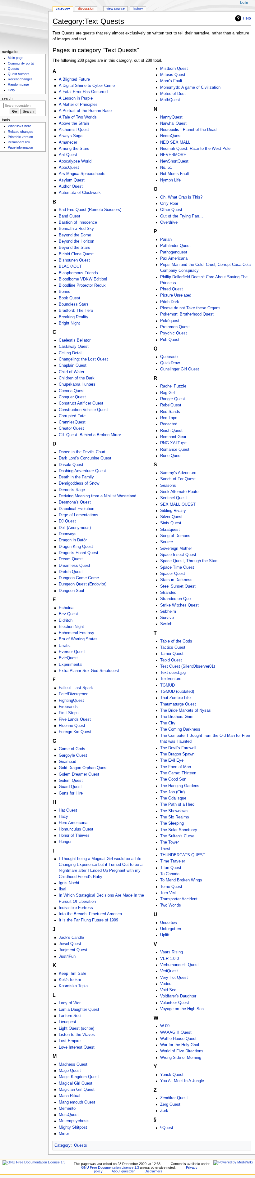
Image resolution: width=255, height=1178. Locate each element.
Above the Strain (74, 123)
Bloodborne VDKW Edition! (83, 279)
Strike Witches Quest (179, 605)
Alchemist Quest (74, 130)
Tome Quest (171, 887)
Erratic (65, 645)
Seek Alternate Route (179, 492)
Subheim (168, 611)
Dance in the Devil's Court (82, 452)
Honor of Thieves (74, 835)
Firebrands (68, 707)
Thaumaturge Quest (178, 704)
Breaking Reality (73, 317)
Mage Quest (70, 1070)
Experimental (70, 664)
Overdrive (169, 222)
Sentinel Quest (173, 498)
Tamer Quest (171, 654)
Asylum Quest (72, 180)
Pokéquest (169, 321)
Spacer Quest (172, 573)
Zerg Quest (170, 1104)
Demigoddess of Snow (79, 483)
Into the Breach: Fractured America (90, 914)
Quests (80, 1145)
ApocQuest (69, 167)
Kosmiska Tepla (73, 986)
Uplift (164, 935)
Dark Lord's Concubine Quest (85, 458)
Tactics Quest (172, 647)
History (138, 8)
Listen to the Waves (77, 1034)
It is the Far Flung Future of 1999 (88, 920)
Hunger (65, 842)
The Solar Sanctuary (178, 830)
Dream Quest (71, 559)
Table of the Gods (176, 641)
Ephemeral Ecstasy (76, 633)
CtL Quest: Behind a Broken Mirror (90, 435)
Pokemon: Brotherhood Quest (187, 314)
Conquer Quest (72, 397)
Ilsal (62, 889)
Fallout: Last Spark (76, 688)
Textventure (170, 679)
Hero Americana (73, 823)
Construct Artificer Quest (81, 403)
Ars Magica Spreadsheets (82, 174)
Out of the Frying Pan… (181, 216)
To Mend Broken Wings (181, 880)
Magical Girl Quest (75, 1083)
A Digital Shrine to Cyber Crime (87, 85)
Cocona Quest (72, 391)
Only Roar (169, 203)
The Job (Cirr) (172, 792)
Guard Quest (70, 787)
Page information (20, 147)
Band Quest (69, 216)
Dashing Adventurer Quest (82, 471)
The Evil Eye (171, 760)
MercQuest (69, 1115)
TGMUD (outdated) (177, 691)
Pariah (166, 239)
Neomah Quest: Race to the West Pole (195, 148)
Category (62, 1145)
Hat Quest (68, 810)
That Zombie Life (175, 698)
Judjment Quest (73, 950)
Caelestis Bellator (74, 340)
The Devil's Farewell (178, 748)
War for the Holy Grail (179, 1045)
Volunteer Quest (174, 1003)
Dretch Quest (71, 572)
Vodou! (166, 984)
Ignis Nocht (69, 883)
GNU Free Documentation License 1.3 (110, 1167)
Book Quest (69, 298)
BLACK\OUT (70, 266)
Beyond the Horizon (76, 241)
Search (7, 98)
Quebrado (169, 357)
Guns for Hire (71, 793)
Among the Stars (74, 148)
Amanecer (68, 142)
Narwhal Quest (173, 123)
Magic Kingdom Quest (79, 1077)
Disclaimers (153, 1171)
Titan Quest (170, 868)
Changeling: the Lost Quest (83, 359)
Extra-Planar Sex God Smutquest (89, 671)
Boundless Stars (74, 304)
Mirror (64, 1133)
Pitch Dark (169, 302)
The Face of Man (175, 767)
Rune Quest (171, 456)
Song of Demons (175, 536)
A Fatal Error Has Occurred (83, 92)
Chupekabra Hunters (77, 384)
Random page (18, 84)
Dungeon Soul (71, 591)
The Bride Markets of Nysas (185, 710)
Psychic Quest (173, 333)
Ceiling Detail (70, 353)
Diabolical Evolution (76, 509)
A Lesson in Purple (76, 98)
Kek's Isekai (70, 980)
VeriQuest (169, 971)
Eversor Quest (72, 652)
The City (167, 723)
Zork (164, 1111)
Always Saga (70, 136)
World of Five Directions (181, 1051)
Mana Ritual (69, 1096)
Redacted (168, 424)
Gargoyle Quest (73, 755)
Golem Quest (71, 780)
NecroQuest (171, 136)
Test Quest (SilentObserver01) (187, 666)
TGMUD (167, 685)
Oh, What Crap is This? (181, 197)
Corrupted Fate (72, 416)
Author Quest (71, 186)
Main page (15, 58)
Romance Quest (174, 449)
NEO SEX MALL (175, 142)
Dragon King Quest (76, 546)
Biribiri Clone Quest (76, 254)
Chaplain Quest (72, 365)
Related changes (20, 131)
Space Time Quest (177, 567)
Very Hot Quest (174, 977)
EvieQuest (68, 658)
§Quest (166, 1128)
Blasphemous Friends (78, 273)
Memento (67, 1108)
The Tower (169, 842)
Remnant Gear (173, 437)
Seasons (168, 485)
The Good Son (173, 779)
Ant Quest (68, 155)
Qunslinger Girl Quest (179, 369)
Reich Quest (171, 430)
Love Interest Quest (77, 1047)
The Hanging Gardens (179, 786)
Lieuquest (67, 1022)
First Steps (69, 713)
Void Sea (168, 990)
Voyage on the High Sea (182, 1009)
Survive (167, 618)
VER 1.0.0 (169, 958)
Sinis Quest (170, 523)
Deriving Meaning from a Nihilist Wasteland (97, 496)
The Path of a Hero (177, 804)
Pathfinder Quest (175, 246)
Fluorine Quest (72, 725)
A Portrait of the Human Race (85, 111)
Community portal (21, 63)
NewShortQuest (174, 161)
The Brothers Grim (176, 716)
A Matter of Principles (78, 104)
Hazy (63, 816)
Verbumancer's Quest (179, 965)
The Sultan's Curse (177, 836)
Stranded (168, 592)
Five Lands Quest (75, 719)
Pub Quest (169, 340)
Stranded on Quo (175, 599)
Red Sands (170, 412)
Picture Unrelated (175, 295)
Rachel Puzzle (173, 386)
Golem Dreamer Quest (79, 774)
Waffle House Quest (178, 1039)
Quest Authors (19, 74)
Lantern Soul (70, 1016)
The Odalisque (173, 798)
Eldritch (65, 620)
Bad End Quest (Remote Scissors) (90, 210)
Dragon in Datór (73, 540)
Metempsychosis (74, 1121)
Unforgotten (170, 929)
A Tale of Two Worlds (78, 117)
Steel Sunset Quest (178, 586)
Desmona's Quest (75, 502)
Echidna (66, 608)
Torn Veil (168, 893)
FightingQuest (71, 700)
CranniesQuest (72, 422)
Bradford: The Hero (76, 310)
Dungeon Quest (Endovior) (82, 584)
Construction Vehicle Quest (83, 410)
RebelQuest (170, 405)
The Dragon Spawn (177, 754)
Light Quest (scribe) (76, 1028)
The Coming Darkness (180, 729)
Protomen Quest (175, 327)
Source (166, 542)
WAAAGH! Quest (176, 1032)
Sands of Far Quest (178, 479)
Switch (166, 624)
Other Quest (171, 210)
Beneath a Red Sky (76, 228)
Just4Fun (67, 956)
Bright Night (69, 323)
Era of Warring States (78, 639)
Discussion (86, 8)
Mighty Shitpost (73, 1127)
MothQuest (170, 100)
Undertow (168, 922)
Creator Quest (71, 428)
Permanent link (19, 142)
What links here (19, 126)
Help (247, 18)
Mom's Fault (171, 81)
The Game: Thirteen (178, 773)
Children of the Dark (77, 378)
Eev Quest (68, 614)
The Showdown (174, 811)
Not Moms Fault (174, 174)
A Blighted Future (74, 79)
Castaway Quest (74, 346)
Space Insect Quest (178, 555)
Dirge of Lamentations (78, 515)
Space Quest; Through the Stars (189, 561)
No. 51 (166, 167)
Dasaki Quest (71, 465)
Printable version (20, 137)
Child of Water (71, 372)
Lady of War (70, 1003)
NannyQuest (171, 117)
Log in (244, 2)
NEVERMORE (173, 155)
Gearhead (67, 761)
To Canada (169, 874)
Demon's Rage (72, 490)
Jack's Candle (71, 937)
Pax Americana (174, 258)
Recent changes (20, 79)
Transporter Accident (178, 899)
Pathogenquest (173, 252)
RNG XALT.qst (173, 443)
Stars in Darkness (176, 580)
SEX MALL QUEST (178, 504)
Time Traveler (172, 861)
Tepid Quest (171, 660)
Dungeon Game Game (79, 578)
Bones (64, 291)
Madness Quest (73, 1064)
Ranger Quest (172, 399)
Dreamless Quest (74, 565)
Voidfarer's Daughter (178, 996)
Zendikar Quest (174, 1098)
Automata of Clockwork (80, 192)
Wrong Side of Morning (180, 1057)
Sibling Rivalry (173, 510)
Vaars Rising (171, 952)
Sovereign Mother (176, 548)
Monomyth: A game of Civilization (190, 87)
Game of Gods (72, 749)
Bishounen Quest (74, 260)
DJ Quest (67, 521)
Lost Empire (70, 1041)
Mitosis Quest (172, 75)
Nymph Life (170, 180)
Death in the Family (76, 477)
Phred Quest (171, 289)
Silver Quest (171, 517)
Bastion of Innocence (78, 222)
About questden (123, 1171)
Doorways (67, 534)
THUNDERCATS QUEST (182, 855)
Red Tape (168, 418)
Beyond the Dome (75, 235)
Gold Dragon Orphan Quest (83, 768)
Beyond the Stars (74, 247)
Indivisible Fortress (76, 908)
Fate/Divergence (73, 694)
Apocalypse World (75, 161)
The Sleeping (172, 823)
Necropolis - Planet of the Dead (188, 130)
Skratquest (170, 529)
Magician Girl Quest (77, 1089)
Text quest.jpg (173, 672)
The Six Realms (174, 817)
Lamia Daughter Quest (79, 1009)
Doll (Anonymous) (75, 528)
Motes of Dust (173, 94)
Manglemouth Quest (77, 1102)
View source (115, 8)
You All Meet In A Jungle (182, 1081)
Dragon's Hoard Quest (78, 553)
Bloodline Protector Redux (82, 285)
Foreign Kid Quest (75, 732)
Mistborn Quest (174, 68)
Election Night (71, 627)
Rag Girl (167, 393)
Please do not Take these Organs (190, 308)
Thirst (165, 849)
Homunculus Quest (76, 829)
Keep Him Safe (72, 973)
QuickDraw (170, 363)
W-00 (164, 1026)
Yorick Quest (171, 1075)
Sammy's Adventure (178, 473)
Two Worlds (170, 905)
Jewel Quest (70, 944)
